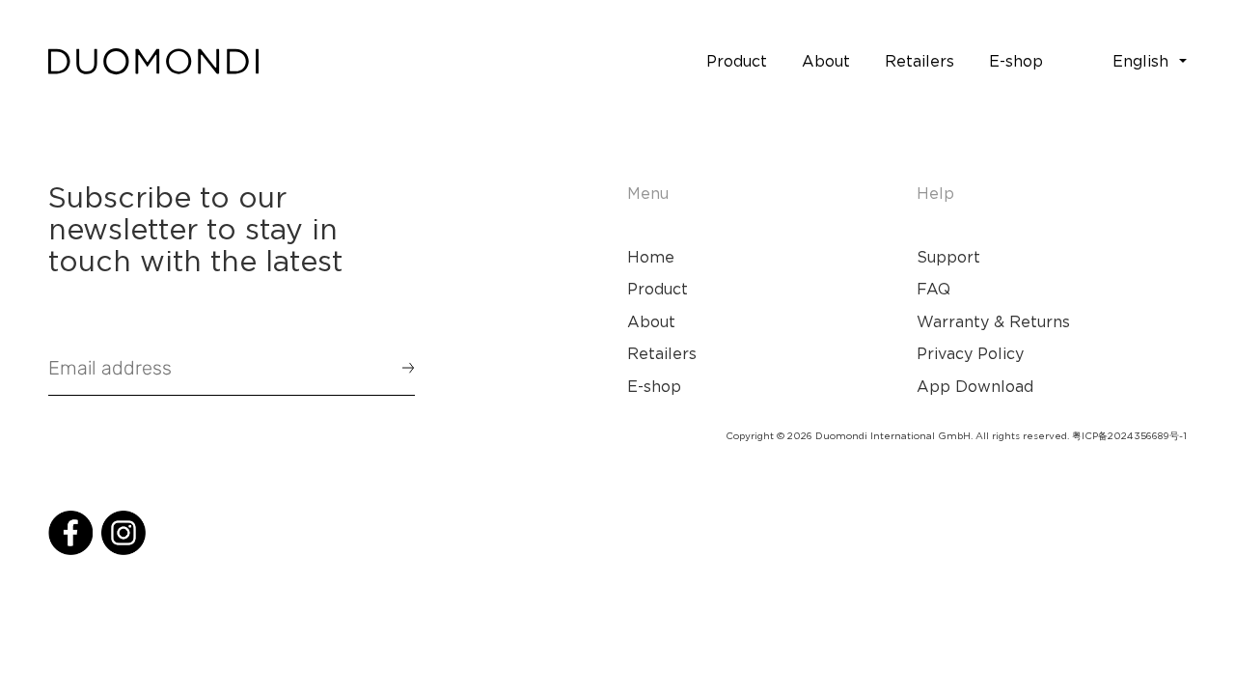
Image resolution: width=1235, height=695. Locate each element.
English (1140, 61)
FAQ (933, 288)
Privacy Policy (970, 353)
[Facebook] (70, 533)
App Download (975, 386)
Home (650, 256)
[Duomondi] (153, 61)
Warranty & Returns (993, 321)
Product (657, 288)
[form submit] (399, 367)
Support (948, 256)
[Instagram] (123, 533)
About (651, 321)
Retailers (662, 353)
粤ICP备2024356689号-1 (1129, 436)
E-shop (654, 386)
